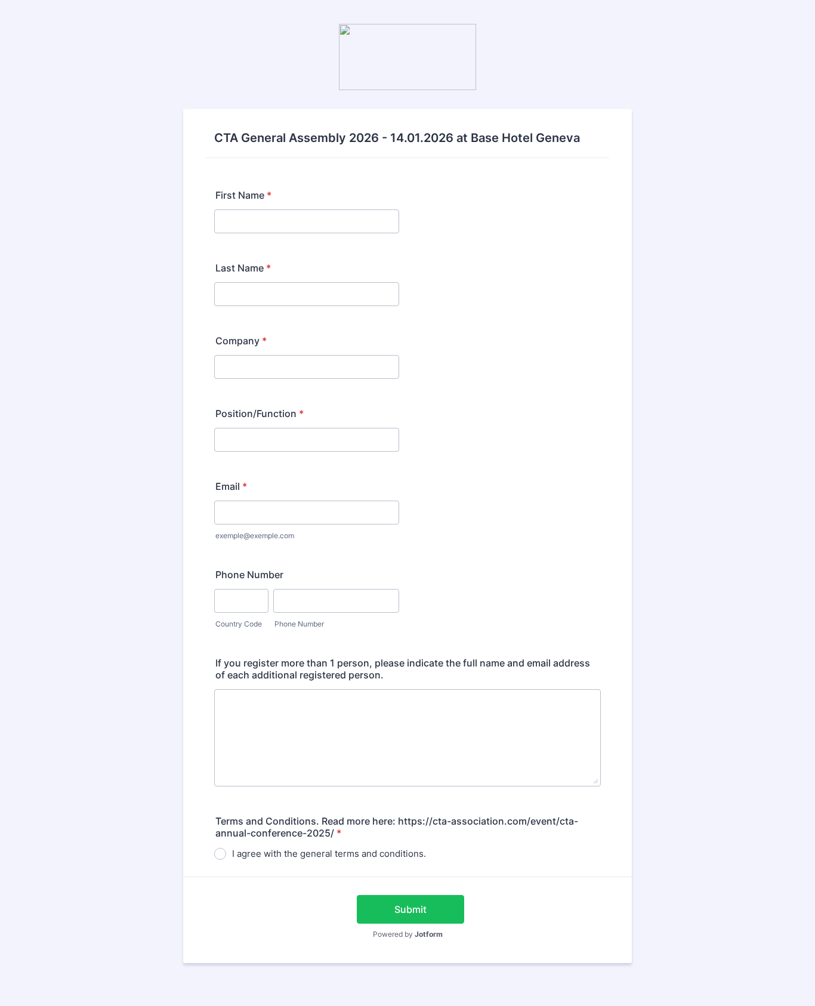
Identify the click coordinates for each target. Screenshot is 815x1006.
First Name (243, 195)
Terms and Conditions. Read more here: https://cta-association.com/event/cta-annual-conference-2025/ (396, 827)
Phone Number (249, 575)
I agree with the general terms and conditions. (329, 853)
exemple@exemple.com (254, 535)
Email (231, 486)
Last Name (243, 268)
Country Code (238, 623)
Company (241, 341)
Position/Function (259, 413)
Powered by (408, 934)
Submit (410, 909)
